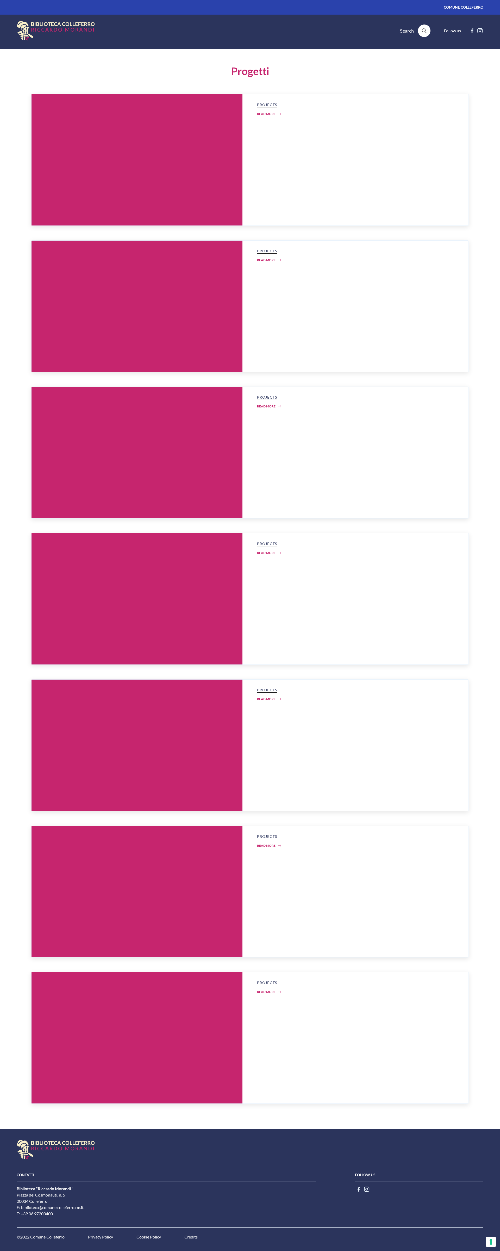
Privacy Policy (100, 1237)
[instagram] (480, 31)
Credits (191, 1237)
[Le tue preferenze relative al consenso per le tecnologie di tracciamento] (491, 1242)
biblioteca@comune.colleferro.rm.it (52, 1207)
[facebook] (472, 30)
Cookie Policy (148, 1237)
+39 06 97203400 (37, 1213)
